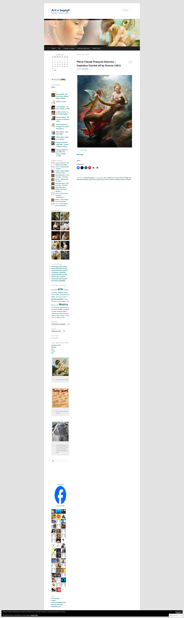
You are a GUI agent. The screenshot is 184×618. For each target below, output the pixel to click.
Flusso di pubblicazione (58, 602)
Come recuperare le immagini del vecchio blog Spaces (62, 126)
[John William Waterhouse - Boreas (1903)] (65, 255)
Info (59, 48)
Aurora (117, 178)
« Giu (54, 70)
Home (53, 48)
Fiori (52, 353)
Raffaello (53, 347)
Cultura (53, 294)
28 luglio (109, 178)
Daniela (57, 171)
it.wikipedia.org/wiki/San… (59, 272)
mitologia (126, 178)
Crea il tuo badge (60, 505)
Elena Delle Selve (60, 175)
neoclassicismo (84, 179)
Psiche (53, 351)
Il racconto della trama (83, 48)
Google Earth (59, 297)
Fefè (52, 349)
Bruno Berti (60, 484)
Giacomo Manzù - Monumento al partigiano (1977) (62, 119)
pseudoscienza (55, 313)
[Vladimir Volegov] (65, 216)
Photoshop (59, 311)
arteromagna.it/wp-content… (59, 266)
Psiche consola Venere (64, 313)
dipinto (58, 294)
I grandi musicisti (59, 298)
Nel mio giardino (55, 307)
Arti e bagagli (60, 10)
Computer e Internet (63, 292)
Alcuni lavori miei (56, 345)
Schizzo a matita (61, 101)
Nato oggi (80, 154)
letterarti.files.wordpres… (58, 276)
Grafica (64, 297)
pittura (112, 179)
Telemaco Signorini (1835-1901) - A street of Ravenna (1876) (62, 144)
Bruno (57, 179)
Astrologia (66, 289)
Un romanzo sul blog (60, 317)
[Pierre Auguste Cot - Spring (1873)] (55, 216)
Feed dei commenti (57, 604)
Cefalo (121, 178)
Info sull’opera (83, 150)
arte (113, 178)
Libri (57, 305)
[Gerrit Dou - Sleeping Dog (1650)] (55, 236)
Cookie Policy (96, 48)
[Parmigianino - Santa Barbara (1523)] (65, 245)
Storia (53, 317)
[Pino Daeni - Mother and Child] (55, 255)
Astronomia (54, 292)
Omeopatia (54, 311)
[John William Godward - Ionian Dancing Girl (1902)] (55, 245)
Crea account (55, 598)
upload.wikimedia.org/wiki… (59, 268)
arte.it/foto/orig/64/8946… (58, 281)
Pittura (65, 311)
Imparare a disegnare (61, 301)
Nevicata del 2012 (64, 307)
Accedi (53, 600)
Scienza (67, 315)
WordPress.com (56, 606)
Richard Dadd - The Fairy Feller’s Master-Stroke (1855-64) (62, 96)
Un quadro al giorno (89, 178)
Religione (54, 315)
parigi (90, 179)
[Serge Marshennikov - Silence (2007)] (65, 226)
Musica (63, 304)
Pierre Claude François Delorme (101, 179)
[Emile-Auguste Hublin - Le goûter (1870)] (55, 226)
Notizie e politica (63, 309)
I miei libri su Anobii (68, 48)
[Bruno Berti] (60, 503)
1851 (105, 178)
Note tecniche (55, 309)
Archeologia (54, 289)
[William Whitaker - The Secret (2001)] (65, 236)
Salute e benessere (60, 315)
